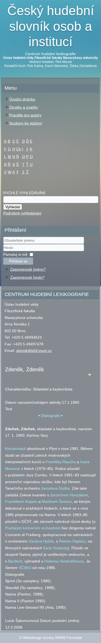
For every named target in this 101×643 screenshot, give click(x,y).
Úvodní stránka (22, 99)
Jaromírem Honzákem (69, 495)
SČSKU (25, 567)
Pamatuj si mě (15, 254)
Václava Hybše (41, 541)
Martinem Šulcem (57, 501)
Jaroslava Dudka (55, 488)
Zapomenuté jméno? (28, 269)
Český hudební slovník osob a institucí (50, 26)
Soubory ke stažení (25, 123)
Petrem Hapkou (72, 541)
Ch (18, 149)
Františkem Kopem (21, 501)
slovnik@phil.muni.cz (34, 350)
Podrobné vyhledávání (22, 213)
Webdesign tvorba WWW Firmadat (52, 637)
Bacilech (15, 561)
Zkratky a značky (23, 107)
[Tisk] (90, 376)
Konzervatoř (15, 448)
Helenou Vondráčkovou (64, 561)
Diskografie (50, 415)
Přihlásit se (18, 261)
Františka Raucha (61, 462)
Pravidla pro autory (25, 115)
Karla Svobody (55, 548)
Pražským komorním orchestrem (33, 528)
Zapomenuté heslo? (27, 277)
